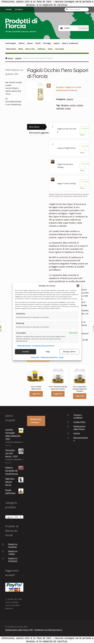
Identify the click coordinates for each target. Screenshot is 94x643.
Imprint (61, 357)
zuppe (67, 108)
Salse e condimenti (70, 43)
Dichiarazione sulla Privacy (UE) (19, 630)
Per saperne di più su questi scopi (43, 345)
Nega (48, 352)
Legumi (56, 43)
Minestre (65, 105)
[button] (78, 286)
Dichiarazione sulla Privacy (49, 357)
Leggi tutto (36, 394)
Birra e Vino (30, 49)
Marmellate (11, 49)
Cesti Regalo (10, 43)
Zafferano (41, 49)
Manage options (69, 352)
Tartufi (37, 43)
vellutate (60, 108)
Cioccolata (59, 49)
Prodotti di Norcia (21, 23)
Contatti (8, 9)
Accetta (25, 352)
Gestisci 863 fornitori (24, 345)
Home (10, 58)
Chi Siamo (19, 9)
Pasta (50, 49)
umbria (79, 105)
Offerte (21, 43)
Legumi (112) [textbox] (13, 517)
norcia (72, 105)
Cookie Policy (35, 357)
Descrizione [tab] (34, 127)
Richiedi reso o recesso (35, 421)
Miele (20, 49)
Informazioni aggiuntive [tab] (37, 133)
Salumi (30, 43)
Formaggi (47, 43)
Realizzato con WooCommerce (48, 630)
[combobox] (14, 517)
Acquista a (85, 129)
